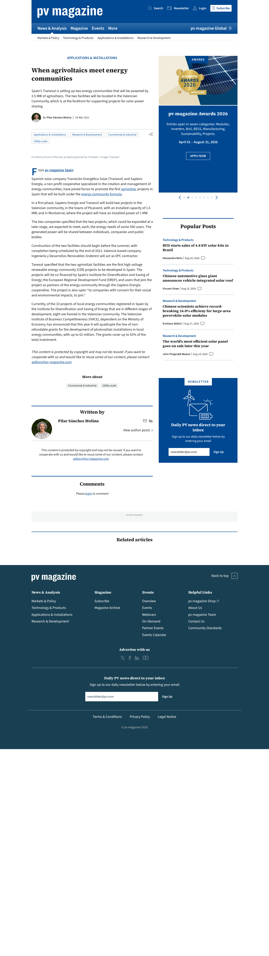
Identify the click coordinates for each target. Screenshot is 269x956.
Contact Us (196, 621)
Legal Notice (167, 716)
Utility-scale (40, 141)
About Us (195, 607)
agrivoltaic (128, 189)
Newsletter (181, 8)
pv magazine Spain (59, 170)
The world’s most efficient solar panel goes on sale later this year (195, 343)
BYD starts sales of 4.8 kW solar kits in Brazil (196, 247)
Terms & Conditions (107, 716)
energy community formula (101, 194)
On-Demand (151, 621)
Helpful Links (200, 592)
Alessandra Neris (172, 258)
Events (98, 28)
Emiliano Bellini (172, 324)
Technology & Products (78, 38)
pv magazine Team (202, 614)
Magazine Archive (107, 607)
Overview (149, 601)
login (88, 493)
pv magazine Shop (202, 601)
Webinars (149, 614)
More (112, 28)
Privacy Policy (140, 716)
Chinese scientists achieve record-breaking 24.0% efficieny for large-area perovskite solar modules (197, 311)
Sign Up (218, 452)
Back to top (220, 575)
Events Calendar (154, 634)
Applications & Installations (115, 38)
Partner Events (153, 628)
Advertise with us (134, 649)
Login (202, 8)
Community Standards (205, 628)
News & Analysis (52, 28)
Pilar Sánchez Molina (59, 118)
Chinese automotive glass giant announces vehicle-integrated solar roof (198, 278)
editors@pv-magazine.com (51, 362)
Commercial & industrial (122, 135)
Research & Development (154, 38)
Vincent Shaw (171, 289)
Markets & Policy (48, 38)
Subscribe (102, 601)
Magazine (79, 28)
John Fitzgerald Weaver (176, 354)
